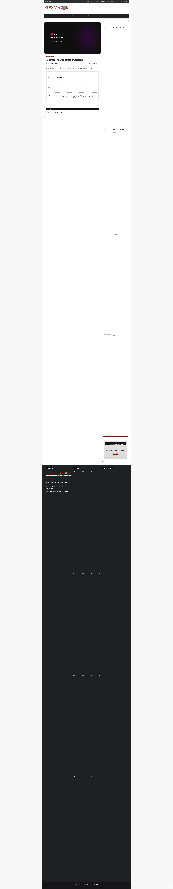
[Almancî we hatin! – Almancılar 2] (95, 623)
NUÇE (53, 16)
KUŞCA (87, 1)
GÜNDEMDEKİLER (70, 16)
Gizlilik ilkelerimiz (118, 1)
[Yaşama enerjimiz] (86, 725)
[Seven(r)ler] (95, 826)
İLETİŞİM (125, 1)
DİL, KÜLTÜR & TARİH (90, 16)
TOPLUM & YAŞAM (102, 16)
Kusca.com (57, 63)
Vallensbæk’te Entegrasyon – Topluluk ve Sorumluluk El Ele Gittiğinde (78, 96)
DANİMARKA (57, 92)
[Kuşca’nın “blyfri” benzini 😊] (114, 475)
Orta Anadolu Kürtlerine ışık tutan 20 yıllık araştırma (90, 96)
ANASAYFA (47, 16)
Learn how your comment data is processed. (72, 114)
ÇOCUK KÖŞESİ (102, 1)
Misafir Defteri (111, 1)
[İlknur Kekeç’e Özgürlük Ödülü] (86, 521)
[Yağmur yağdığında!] (123, 484)
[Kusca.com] (57, 8)
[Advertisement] (100, 7)
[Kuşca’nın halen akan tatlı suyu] (123, 475)
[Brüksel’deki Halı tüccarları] (77, 521)
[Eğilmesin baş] (77, 826)
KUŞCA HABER (61, 16)
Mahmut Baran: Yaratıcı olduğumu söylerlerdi (118, 130)
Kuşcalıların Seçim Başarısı (53, 95)
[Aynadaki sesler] (95, 521)
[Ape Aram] (107, 383)
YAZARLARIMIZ (111, 16)
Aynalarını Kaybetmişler (118, 27)
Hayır (107, 448)
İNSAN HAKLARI (80, 16)
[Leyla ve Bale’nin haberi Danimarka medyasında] (107, 281)
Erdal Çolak (94, 92)
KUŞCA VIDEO (50, 56)
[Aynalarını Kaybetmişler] (107, 77)
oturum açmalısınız (60, 112)
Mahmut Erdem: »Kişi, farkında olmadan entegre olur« (66, 96)
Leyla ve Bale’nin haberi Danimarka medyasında (118, 232)
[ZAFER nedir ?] (77, 725)
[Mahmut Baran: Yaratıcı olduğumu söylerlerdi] (107, 179)
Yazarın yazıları (93, 85)
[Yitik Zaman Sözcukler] (77, 623)
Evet (107, 447)
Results (115, 456)
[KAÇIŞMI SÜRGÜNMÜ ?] (86, 826)
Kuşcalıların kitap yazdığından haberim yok (115, 450)
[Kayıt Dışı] (95, 725)
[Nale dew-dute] (105, 484)
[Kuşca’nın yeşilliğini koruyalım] (105, 475)
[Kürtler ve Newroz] (86, 576)
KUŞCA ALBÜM (94, 1)
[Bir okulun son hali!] (114, 484)
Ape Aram (114, 334)
